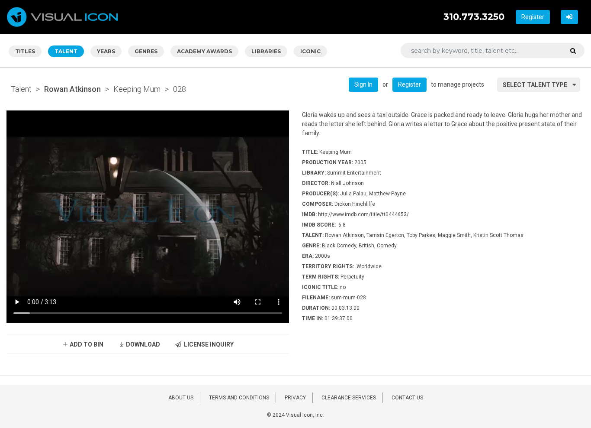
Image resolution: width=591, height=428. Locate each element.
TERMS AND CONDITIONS (239, 398)
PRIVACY (295, 398)
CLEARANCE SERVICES (348, 398)
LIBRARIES (266, 51)
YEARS (106, 51)
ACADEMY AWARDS (204, 51)
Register (532, 16)
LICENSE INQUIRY (207, 344)
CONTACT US (407, 398)
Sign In (363, 84)
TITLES (25, 51)
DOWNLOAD (142, 344)
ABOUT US (180, 398)
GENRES (146, 51)
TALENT (66, 51)
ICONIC (310, 51)
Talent (21, 89)
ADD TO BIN (85, 344)
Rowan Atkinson (72, 89)
